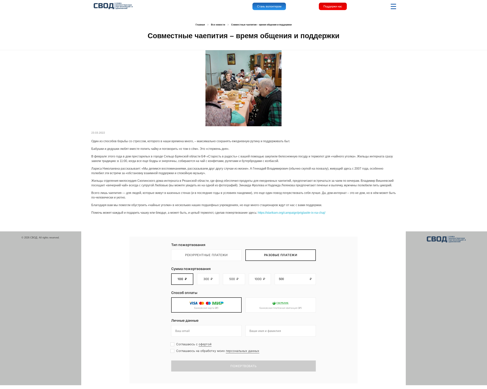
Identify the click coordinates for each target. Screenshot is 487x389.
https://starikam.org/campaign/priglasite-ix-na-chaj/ (291, 212)
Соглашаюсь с (194, 344)
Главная (200, 24)
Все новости (218, 24)
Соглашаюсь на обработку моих (217, 351)
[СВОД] (113, 6)
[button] (182, 279)
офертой (205, 344)
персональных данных (242, 351)
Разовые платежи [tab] (280, 255)
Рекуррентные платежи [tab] (206, 255)
